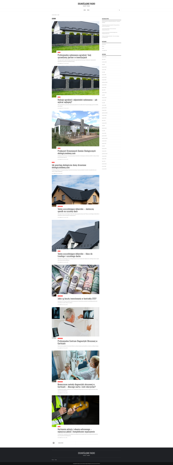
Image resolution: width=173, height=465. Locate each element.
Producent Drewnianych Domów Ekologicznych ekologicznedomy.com (77, 152)
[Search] (119, 10)
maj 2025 (103, 95)
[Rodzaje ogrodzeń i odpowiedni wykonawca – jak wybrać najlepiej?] (75, 81)
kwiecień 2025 (104, 97)
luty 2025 (103, 102)
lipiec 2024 (103, 120)
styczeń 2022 (104, 166)
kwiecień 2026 (104, 67)
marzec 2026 (104, 69)
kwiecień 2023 (104, 148)
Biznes (85, 10)
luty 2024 (103, 130)
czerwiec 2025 (104, 92)
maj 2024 (103, 125)
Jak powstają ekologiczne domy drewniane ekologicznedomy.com (69, 166)
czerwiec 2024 (104, 123)
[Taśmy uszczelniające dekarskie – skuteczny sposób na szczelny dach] (75, 190)
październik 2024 (104, 112)
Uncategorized (60, 206)
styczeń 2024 (104, 133)
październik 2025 (104, 82)
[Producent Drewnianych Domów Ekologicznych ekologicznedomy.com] (75, 129)
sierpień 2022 (104, 158)
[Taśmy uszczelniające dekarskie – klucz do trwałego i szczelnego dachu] (75, 235)
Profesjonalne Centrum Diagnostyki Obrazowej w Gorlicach (77, 342)
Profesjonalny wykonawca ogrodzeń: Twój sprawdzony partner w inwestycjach (74, 56)
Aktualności (104, 44)
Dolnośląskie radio (86, 3)
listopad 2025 (104, 79)
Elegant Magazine (88, 463)
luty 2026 (103, 72)
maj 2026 (103, 64)
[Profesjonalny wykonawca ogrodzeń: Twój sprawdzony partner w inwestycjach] (75, 36)
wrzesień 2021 (104, 168)
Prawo (88, 10)
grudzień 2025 (104, 77)
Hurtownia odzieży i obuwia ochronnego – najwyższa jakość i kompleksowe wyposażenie (76, 430)
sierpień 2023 (104, 143)
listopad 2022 (104, 151)
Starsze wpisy (60, 443)
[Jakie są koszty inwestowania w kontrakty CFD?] (75, 280)
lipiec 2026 (103, 59)
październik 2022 (104, 153)
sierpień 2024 (104, 117)
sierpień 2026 (104, 56)
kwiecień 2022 (104, 163)
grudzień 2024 (104, 107)
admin (61, 63)
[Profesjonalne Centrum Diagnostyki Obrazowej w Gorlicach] (75, 322)
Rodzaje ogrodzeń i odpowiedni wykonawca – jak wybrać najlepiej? (77, 101)
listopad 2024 (104, 110)
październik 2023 (104, 138)
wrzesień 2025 (104, 84)
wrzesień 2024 (104, 115)
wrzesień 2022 (104, 156)
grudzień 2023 (104, 135)
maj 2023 (103, 145)
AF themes (98, 463)
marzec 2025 (104, 100)
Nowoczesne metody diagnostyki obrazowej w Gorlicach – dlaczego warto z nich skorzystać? (77, 385)
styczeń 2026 (104, 74)
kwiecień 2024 (104, 128)
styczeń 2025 (104, 105)
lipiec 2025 (103, 89)
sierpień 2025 (104, 87)
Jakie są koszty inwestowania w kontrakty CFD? (77, 298)
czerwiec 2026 (104, 61)
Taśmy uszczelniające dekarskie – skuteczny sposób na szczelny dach (76, 210)
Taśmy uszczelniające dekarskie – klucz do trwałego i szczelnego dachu (75, 255)
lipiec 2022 (103, 161)
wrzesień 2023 (104, 140)
